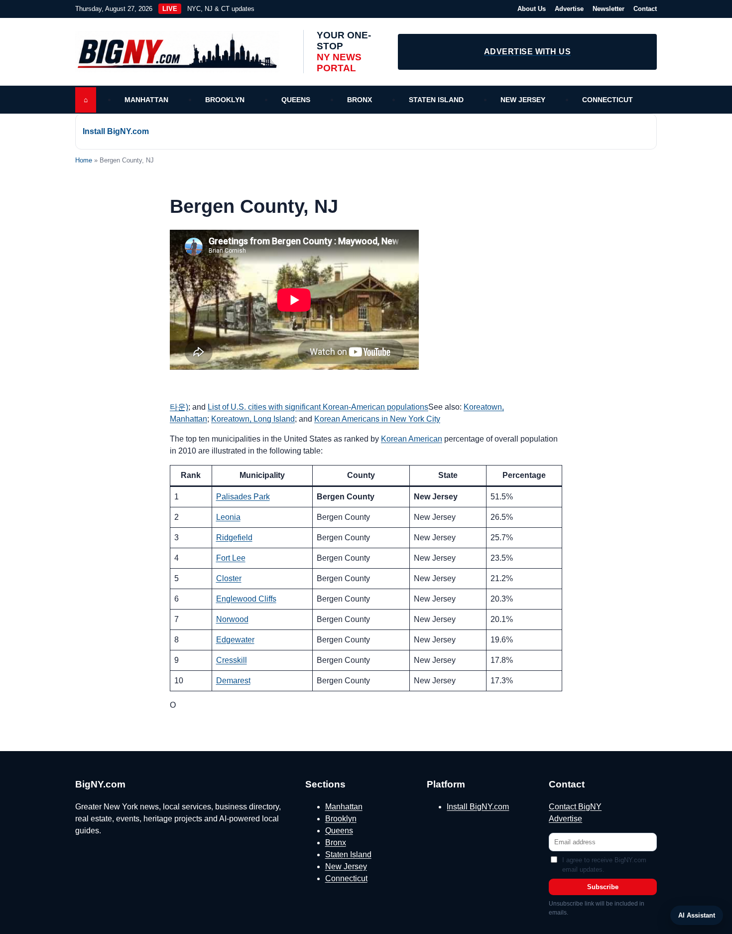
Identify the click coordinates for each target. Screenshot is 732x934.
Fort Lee (230, 558)
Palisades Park (243, 496)
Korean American (411, 439)
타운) (179, 407)
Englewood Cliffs (246, 599)
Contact (645, 8)
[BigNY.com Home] (182, 51)
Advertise (569, 8)
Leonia (228, 517)
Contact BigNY (575, 806)
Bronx (359, 100)
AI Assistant (696, 915)
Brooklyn (224, 100)
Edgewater (235, 639)
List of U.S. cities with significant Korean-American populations (318, 407)
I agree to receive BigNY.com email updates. (604, 865)
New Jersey (522, 100)
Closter (229, 578)
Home (83, 160)
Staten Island (436, 100)
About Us (531, 8)
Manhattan (146, 100)
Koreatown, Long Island (253, 419)
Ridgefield (234, 537)
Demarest (233, 680)
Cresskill (231, 660)
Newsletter (608, 8)
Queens (295, 100)
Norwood (232, 619)
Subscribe (602, 887)
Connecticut (607, 100)
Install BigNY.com (116, 131)
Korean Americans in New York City (377, 419)
